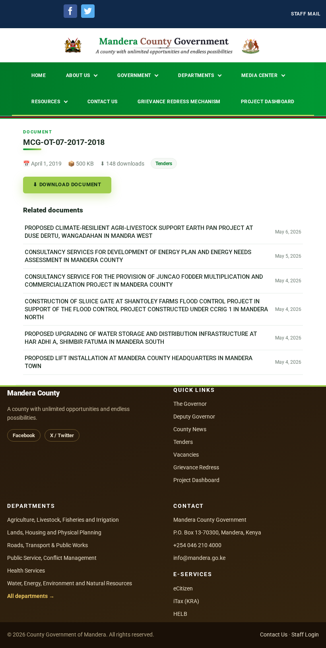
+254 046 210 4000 (197, 545)
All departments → (30, 596)
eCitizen (183, 588)
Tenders (163, 163)
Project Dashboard (196, 480)
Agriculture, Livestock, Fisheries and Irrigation (63, 520)
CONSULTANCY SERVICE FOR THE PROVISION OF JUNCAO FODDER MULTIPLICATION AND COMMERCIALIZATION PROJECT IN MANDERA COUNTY (144, 280)
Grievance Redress (196, 467)
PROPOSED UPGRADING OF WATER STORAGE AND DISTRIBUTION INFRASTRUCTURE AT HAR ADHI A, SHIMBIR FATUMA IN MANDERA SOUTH (141, 337)
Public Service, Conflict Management (52, 558)
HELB (180, 614)
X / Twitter (62, 435)
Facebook (24, 435)
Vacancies (186, 454)
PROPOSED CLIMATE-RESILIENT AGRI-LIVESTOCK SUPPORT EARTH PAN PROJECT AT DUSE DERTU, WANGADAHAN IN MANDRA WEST (139, 231)
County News (189, 429)
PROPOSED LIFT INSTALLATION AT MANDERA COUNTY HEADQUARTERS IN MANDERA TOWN (138, 362)
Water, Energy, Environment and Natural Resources (69, 583)
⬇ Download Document (67, 185)
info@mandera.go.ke (199, 558)
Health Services (26, 570)
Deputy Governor (194, 416)
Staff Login (305, 634)
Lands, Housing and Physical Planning (54, 532)
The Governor (190, 404)
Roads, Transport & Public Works (47, 545)
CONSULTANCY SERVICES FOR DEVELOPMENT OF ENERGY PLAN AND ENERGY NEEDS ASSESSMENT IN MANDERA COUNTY (138, 256)
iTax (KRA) (186, 601)
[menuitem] (306, 14)
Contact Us (273, 634)
